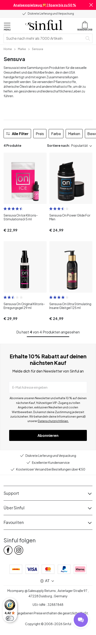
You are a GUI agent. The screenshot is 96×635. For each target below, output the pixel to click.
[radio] (5, 208)
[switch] (10, 618)
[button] (91, 5)
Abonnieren (48, 435)
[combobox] (44, 38)
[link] (8, 49)
